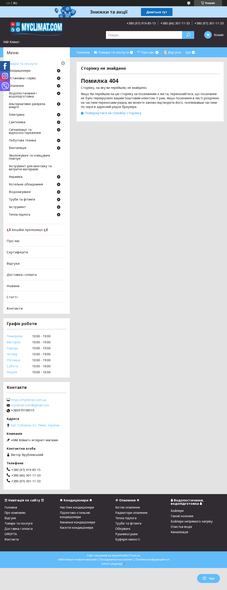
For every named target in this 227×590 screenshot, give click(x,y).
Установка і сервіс (22, 78)
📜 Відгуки (172, 52)
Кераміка (15, 177)
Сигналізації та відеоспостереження (25, 131)
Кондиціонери (19, 71)
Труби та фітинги (22, 199)
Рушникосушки (126, 534)
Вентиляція (17, 148)
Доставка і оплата (22, 274)
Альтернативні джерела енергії (27, 105)
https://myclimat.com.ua (28, 400)
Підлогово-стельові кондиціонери (75, 515)
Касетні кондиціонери (76, 527)
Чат (212, 578)
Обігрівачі (122, 528)
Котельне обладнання (26, 184)
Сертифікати (17, 252)
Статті (12, 297)
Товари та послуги (22, 63)
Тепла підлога (19, 215)
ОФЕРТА (10, 534)
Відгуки (13, 263)
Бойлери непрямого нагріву (192, 521)
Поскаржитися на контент (116, 559)
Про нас (13, 240)
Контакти (15, 308)
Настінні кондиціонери (77, 507)
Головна (83, 52)
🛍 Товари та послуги (111, 52)
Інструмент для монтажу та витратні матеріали (30, 168)
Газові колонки (182, 516)
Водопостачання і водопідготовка (23, 95)
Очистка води (181, 526)
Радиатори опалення (131, 513)
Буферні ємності (127, 539)
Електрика (16, 115)
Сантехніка (17, 122)
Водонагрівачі (20, 192)
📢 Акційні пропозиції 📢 (27, 229)
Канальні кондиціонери (77, 522)
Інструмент (17, 207)
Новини (13, 286)
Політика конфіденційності (152, 559)
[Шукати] (188, 35)
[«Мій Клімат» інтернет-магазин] (36, 28)
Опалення (16, 86)
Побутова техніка (22, 140)
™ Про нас (145, 52)
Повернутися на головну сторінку (113, 113)
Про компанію (14, 513)
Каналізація (179, 532)
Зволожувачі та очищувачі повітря (29, 157)
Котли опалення (127, 507)
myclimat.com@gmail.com (30, 405)
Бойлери (177, 511)
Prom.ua (134, 555)
